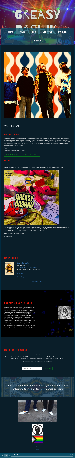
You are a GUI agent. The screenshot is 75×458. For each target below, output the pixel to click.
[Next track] (9, 455)
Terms (37, 449)
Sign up (48, 368)
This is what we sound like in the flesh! (22, 154)
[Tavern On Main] (9, 274)
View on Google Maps (22, 277)
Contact (47, 32)
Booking (62, 32)
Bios (34, 32)
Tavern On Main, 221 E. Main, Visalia (27, 267)
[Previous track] (2, 455)
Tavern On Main (23, 263)
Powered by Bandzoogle (37, 446)
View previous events (37, 281)
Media (23, 32)
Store (37, 40)
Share (20, 273)
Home (11, 32)
